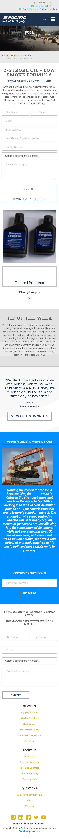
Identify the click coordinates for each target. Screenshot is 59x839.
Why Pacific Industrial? (29, 794)
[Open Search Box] (44, 18)
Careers (29, 806)
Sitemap (17, 823)
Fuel (29, 298)
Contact (39, 823)
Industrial (26, 55)
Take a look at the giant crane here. (29, 558)
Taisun (36, 494)
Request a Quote (44, 6)
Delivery (29, 740)
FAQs (29, 800)
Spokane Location (48, 9)
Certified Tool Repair (29, 735)
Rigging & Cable (29, 712)
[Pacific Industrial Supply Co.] (14, 19)
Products (15, 55)
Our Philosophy (29, 773)
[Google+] (14, 818)
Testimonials (29, 779)
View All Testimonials (29, 416)
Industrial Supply (29, 729)
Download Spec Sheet (29, 199)
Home (5, 55)
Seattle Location (30, 9)
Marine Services (30, 718)
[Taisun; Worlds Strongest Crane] (27, 466)
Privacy (28, 823)
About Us (29, 756)
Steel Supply (29, 723)
